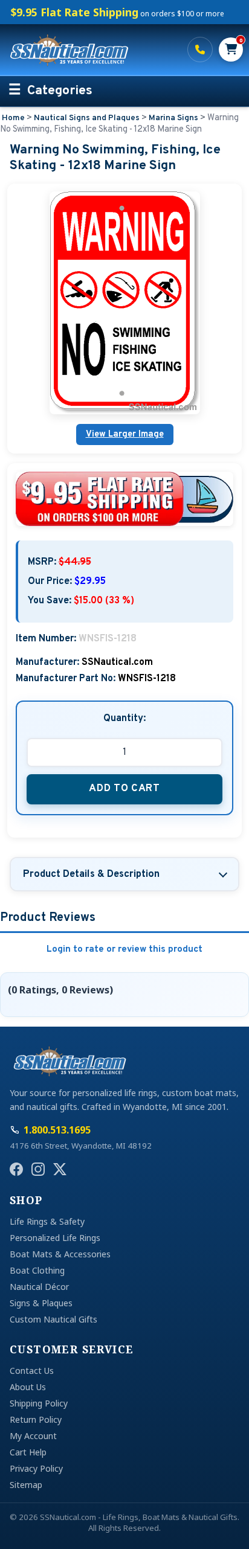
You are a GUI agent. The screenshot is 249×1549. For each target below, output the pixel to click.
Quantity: (124, 719)
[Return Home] (91, 49)
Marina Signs (173, 118)
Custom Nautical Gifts (53, 1319)
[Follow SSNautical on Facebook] (16, 1169)
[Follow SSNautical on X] (59, 1169)
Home (13, 118)
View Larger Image (125, 434)
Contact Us (32, 1370)
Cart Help (28, 1452)
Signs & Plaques (41, 1303)
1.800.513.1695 (200, 49)
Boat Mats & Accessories (60, 1254)
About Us (28, 1387)
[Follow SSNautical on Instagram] (38, 1169)
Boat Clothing (37, 1270)
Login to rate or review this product (124, 949)
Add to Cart (124, 788)
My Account (33, 1436)
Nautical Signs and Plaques (87, 118)
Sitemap (26, 1484)
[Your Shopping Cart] (231, 49)
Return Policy (36, 1419)
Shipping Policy (39, 1403)
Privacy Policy (36, 1468)
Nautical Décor (39, 1286)
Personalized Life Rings (55, 1237)
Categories (59, 91)
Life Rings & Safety (47, 1221)
